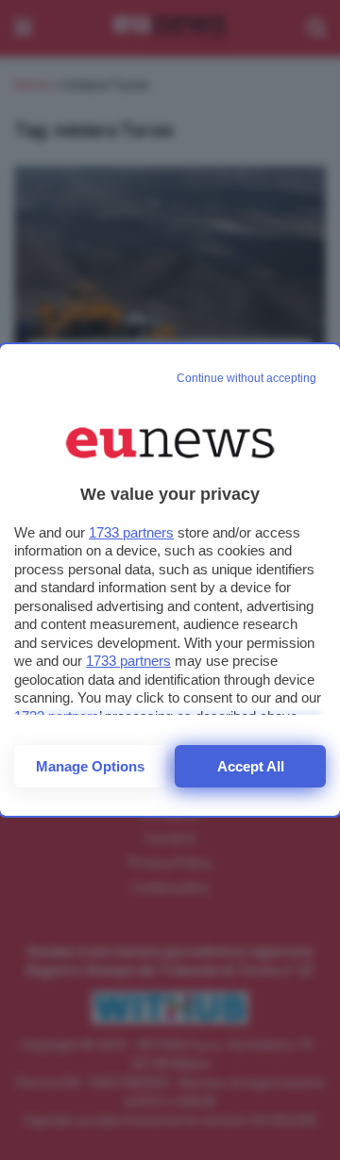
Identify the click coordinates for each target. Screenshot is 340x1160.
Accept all (250, 766)
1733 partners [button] (131, 532)
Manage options (90, 766)
